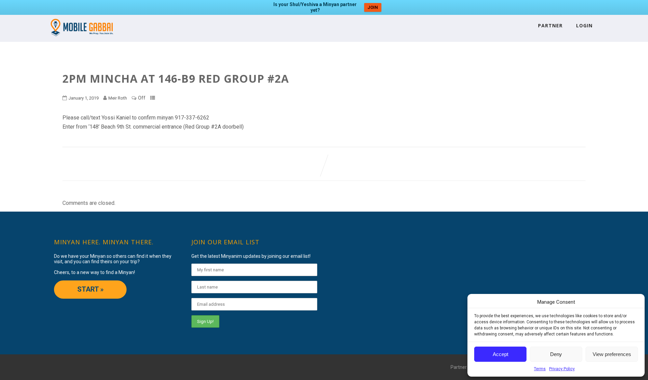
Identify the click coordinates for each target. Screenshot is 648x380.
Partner (550, 25)
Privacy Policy (562, 369)
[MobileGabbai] (81, 38)
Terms (540, 369)
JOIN (373, 7)
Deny (556, 354)
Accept (500, 354)
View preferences (612, 354)
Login (584, 25)
